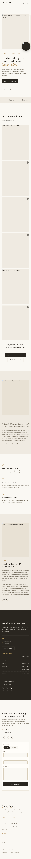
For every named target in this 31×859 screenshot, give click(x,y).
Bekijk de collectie (10, 81)
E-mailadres (6, 759)
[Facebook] (7, 689)
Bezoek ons (4, 829)
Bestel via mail (17, 360)
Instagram (4, 837)
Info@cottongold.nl (9, 681)
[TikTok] (11, 689)
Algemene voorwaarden (7, 855)
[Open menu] (27, 3)
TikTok (3, 842)
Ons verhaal (5, 824)
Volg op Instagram (8, 121)
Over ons (4, 827)
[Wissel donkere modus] (23, 3)
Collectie (4, 821)
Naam (5, 751)
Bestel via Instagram (16, 355)
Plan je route (8, 648)
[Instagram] (3, 689)
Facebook (4, 840)
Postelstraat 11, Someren (16, 827)
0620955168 (7, 684)
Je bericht (6, 766)
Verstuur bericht (15, 784)
